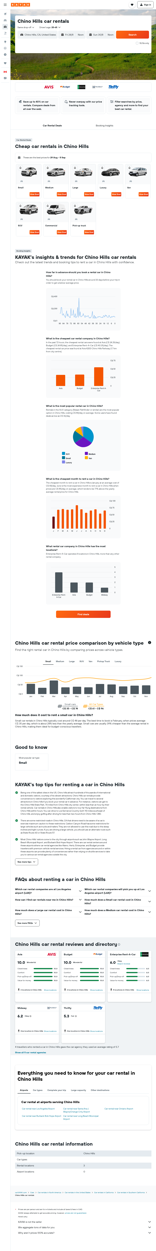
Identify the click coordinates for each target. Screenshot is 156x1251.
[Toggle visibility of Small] (66, 458)
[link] (83, 614)
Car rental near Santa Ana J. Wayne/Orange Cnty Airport (76, 1110)
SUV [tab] (82, 661)
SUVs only (144, 43)
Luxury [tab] (118, 661)
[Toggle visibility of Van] (88, 458)
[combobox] (26, 27)
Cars (32, 1192)
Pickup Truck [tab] (103, 661)
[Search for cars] (5, 27)
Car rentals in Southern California (131, 1192)
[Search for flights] (5, 14)
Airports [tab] (24, 1090)
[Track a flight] (5, 48)
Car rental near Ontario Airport (119, 1108)
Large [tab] (72, 661)
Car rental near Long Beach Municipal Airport (80, 1117)
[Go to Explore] (5, 42)
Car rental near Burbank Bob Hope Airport (41, 1116)
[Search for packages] (5, 33)
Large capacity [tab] (78, 1090)
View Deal (34, 194)
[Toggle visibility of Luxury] (67, 462)
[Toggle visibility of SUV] (66, 453)
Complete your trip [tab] (56, 1090)
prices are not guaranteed (75, 1213)
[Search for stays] (5, 20)
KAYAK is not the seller (30, 1221)
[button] (5, 4)
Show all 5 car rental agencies (30, 1052)
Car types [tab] (38, 1090)
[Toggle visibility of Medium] (90, 453)
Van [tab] (90, 661)
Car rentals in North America (49, 1192)
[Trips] (5, 63)
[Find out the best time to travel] (5, 54)
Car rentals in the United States (77, 1192)
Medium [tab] (60, 661)
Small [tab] (48, 661)
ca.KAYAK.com (21, 1192)
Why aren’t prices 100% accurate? (36, 1232)
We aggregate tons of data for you (36, 1227)
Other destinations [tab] (100, 1090)
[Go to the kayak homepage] (20, 5)
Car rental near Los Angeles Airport (38, 1108)
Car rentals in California (103, 1192)
